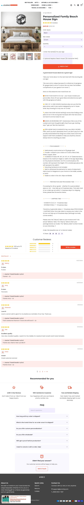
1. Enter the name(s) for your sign (53, 52)
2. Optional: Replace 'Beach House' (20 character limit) (60, 58)
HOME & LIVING (47, 5)
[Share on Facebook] (50, 234)
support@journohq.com (59, 489)
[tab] (42, 416)
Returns (37, 488)
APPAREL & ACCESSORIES (50, 2)
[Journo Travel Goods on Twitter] (40, 477)
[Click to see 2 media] (12, 56)
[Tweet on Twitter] (53, 234)
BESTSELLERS (29, 2)
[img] (5, 261)
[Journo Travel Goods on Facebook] (42, 477)
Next (38, 31)
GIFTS (37, 2)
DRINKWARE (35, 5)
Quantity (46, 44)
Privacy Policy (35, 500)
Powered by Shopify (6, 501)
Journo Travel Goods (15, 500)
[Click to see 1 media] (4, 56)
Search (37, 486)
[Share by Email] (62, 234)
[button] (47, 23)
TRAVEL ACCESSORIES (39, 8)
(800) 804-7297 (57, 492)
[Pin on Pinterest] (56, 234)
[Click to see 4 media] (29, 56)
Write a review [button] (70, 247)
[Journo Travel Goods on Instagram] (44, 477)
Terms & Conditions (26, 500)
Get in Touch (42, 469)
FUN (50, 8)
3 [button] (42, 372)
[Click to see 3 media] (21, 56)
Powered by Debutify (16, 501)
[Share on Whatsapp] (59, 234)
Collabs (37, 491)
